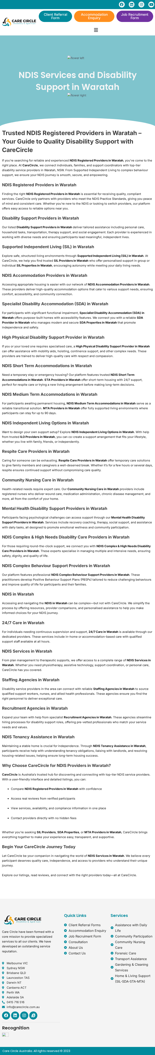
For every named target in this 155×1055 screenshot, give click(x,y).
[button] (95, 30)
